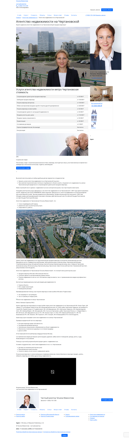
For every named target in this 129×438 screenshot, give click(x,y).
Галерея (92, 418)
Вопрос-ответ (58, 15)
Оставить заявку (107, 400)
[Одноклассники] (110, 409)
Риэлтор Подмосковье (47, 416)
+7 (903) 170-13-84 (23, 6)
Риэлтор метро (20, 414)
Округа (67, 414)
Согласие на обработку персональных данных (56, 432)
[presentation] (16, 171)
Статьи (49, 15)
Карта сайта (93, 420)
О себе (19, 15)
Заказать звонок (95, 10)
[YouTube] (111, 409)
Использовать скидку (23, 168)
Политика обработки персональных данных (29, 432)
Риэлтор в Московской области (50, 414)
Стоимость (34, 15)
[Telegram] (112, 409)
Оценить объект (107, 10)
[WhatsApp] (108, 409)
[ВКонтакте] (109, 409)
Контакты (74, 15)
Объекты (42, 15)
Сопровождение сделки (72, 416)
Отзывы (66, 15)
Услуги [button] (26, 15)
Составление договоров (97, 416)
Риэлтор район (20, 416)
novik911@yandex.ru (98, 81)
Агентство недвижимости (97, 414)
